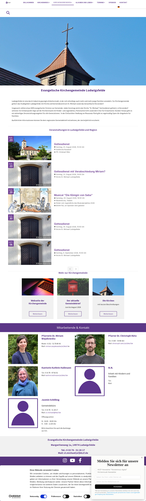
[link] (44, 2)
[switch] (66, 496)
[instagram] (65, 460)
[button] (37, 313)
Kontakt (123, 2)
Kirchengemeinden (62, 2)
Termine (100, 2)
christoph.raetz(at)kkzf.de (122, 343)
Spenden (112, 2)
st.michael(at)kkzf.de (76, 452)
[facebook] (80, 460)
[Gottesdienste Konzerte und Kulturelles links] (104, 2)
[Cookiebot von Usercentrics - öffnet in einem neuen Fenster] (15, 496)
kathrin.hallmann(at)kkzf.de (57, 375)
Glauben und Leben (84, 2)
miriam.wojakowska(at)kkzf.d (57, 346)
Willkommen (28, 2)
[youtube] (72, 460)
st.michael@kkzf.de (53, 412)
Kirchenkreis (43, 2)
